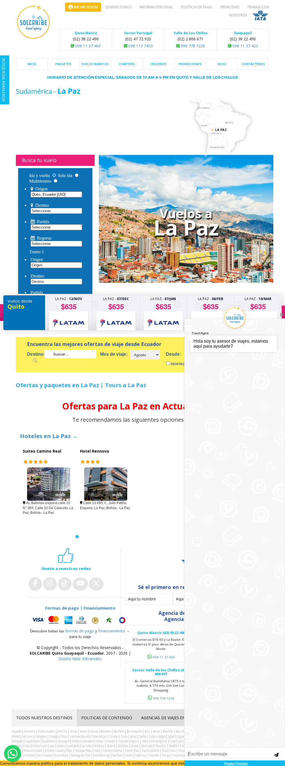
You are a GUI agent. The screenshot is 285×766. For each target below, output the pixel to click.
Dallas (133, 736)
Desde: (173, 354)
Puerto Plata (132, 750)
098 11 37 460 (87, 45)
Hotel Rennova (94, 451)
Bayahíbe (168, 731)
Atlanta (94, 731)
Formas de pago (62, 608)
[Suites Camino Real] (48, 484)
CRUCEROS (158, 64)
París (97, 750)
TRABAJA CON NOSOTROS (249, 11)
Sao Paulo (117, 755)
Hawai (100, 741)
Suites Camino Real (42, 451)
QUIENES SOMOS (118, 7)
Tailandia (153, 755)
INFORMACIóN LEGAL (156, 7)
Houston (111, 741)
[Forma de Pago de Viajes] (80, 620)
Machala (99, 745)
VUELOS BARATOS (95, 64)
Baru (147, 731)
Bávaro (156, 731)
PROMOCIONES (190, 64)
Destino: (35, 354)
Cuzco (124, 736)
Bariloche (119, 731)
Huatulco (123, 741)
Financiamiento (99, 608)
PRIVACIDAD (229, 7)
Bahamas (105, 731)
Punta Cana (169, 750)
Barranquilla (134, 731)
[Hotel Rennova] (105, 484)
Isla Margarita (159, 741)
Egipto (171, 736)
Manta (135, 745)
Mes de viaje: (113, 354)
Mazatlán (160, 745)
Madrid (111, 745)
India (145, 741)
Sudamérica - (37, 91)
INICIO (31, 64)
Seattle (128, 755)
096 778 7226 (192, 45)
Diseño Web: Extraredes (80, 658)
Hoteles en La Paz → (49, 436)
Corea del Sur (99, 736)
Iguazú (135, 741)
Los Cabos (87, 745)
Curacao (113, 736)
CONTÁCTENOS (253, 64)
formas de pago (79, 631)
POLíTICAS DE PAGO (196, 7)
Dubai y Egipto (157, 736)
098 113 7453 (140, 45)
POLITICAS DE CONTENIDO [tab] (106, 717)
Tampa (166, 755)
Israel (173, 741)
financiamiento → (114, 631)
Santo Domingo (101, 755)
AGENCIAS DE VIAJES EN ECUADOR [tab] (173, 717)
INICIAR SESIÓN (85, 7)
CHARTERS (127, 64)
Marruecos (147, 745)
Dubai (142, 736)
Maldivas (123, 745)
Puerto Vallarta (150, 750)
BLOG (222, 64)
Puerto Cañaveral (112, 750)
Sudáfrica (140, 755)
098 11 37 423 (244, 45)
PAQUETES (63, 64)
